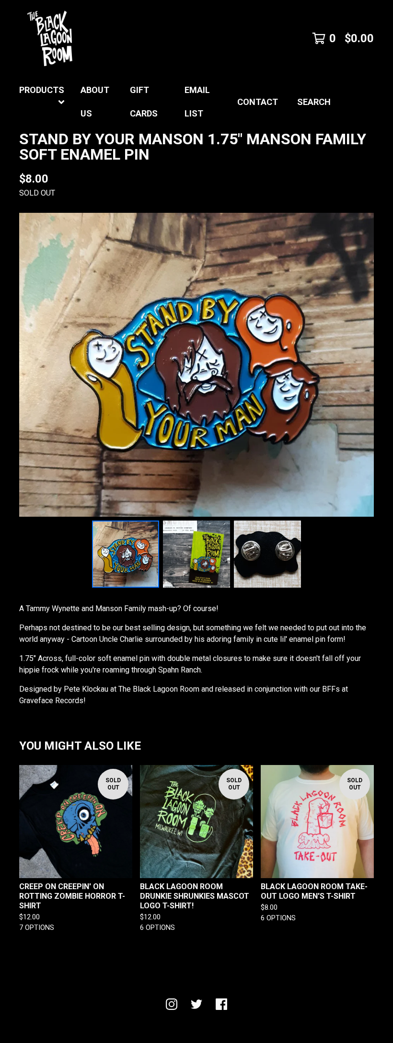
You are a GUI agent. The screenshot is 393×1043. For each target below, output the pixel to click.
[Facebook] (221, 1004)
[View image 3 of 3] (267, 554)
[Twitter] (196, 1004)
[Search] (374, 102)
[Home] (50, 38)
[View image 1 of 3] (125, 554)
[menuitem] (42, 102)
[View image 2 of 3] (196, 554)
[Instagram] (172, 1004)
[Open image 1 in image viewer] (196, 365)
